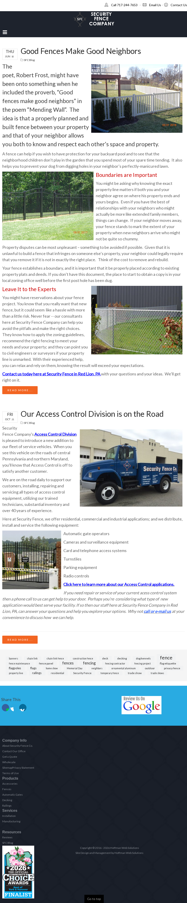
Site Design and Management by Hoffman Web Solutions (109, 853)
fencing (89, 663)
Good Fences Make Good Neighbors (81, 51)
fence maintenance (19, 663)
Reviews (7, 837)
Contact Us (179, 5)
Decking (7, 800)
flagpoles (15, 668)
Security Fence (82, 673)
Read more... (20, 390)
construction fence (83, 658)
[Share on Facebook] (5, 707)
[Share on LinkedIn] (22, 707)
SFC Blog (29, 60)
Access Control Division (55, 434)
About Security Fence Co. (17, 745)
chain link (32, 658)
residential (58, 673)
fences (68, 663)
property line (16, 673)
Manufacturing (11, 821)
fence (166, 657)
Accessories (10, 783)
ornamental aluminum (124, 668)
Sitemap (7, 767)
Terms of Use (10, 773)
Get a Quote (9, 756)
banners (13, 658)
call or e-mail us (157, 611)
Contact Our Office (14, 751)
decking (122, 658)
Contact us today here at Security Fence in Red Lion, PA (51, 373)
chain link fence (55, 658)
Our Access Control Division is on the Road (92, 413)
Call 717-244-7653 (124, 5)
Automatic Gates (12, 794)
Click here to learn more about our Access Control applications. (118, 584)
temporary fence (110, 673)
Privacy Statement (23, 767)
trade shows (157, 673)
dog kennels (143, 658)
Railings (7, 805)
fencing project (142, 663)
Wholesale (9, 762)
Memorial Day (75, 668)
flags (33, 668)
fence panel (46, 663)
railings (37, 673)
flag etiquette (168, 663)
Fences (6, 789)
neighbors (97, 668)
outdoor (150, 668)
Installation (9, 816)
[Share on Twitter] (14, 707)
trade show (135, 673)
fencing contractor (115, 663)
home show (52, 668)
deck (105, 658)
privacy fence (172, 668)
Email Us (155, 5)
